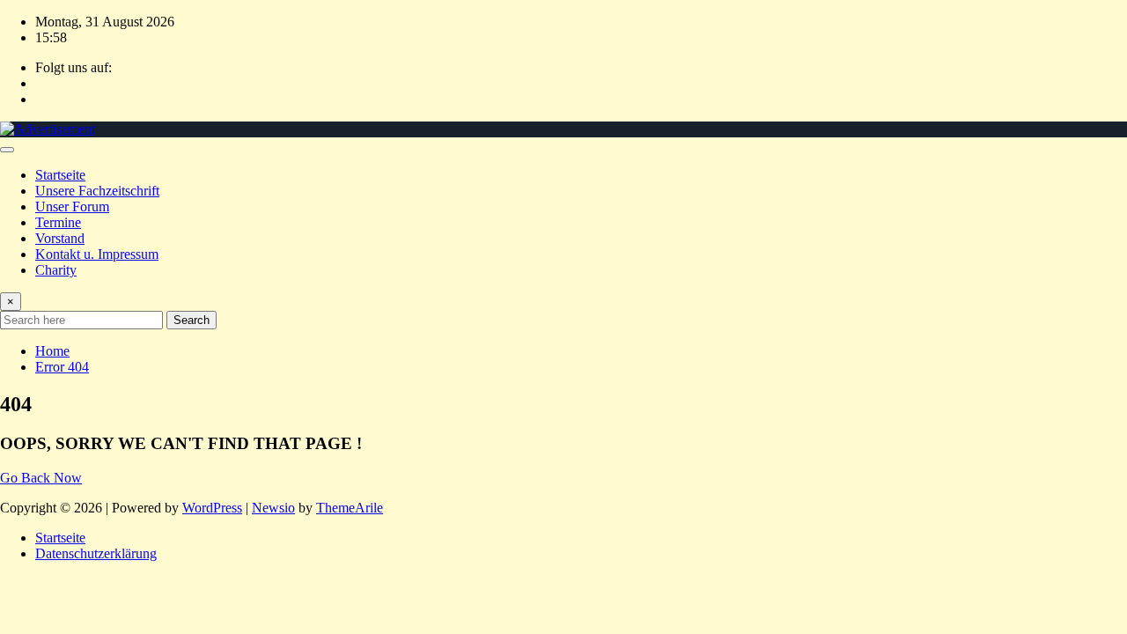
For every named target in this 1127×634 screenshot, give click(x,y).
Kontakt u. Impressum (96, 254)
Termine (58, 222)
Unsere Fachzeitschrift (97, 190)
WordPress (212, 507)
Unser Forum (72, 206)
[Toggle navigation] (7, 149)
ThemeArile (349, 507)
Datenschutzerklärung (96, 553)
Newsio (273, 507)
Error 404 (62, 366)
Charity (56, 269)
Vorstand (60, 238)
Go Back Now (41, 477)
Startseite (60, 174)
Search (191, 320)
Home (52, 350)
